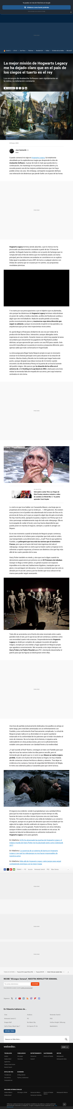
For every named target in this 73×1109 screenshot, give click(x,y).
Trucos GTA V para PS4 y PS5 (25, 972)
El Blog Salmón (21, 1075)
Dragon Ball (8, 1022)
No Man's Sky (31, 1022)
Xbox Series (55, 869)
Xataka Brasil (7, 1095)
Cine (5, 1015)
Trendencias (7, 1075)
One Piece (22, 50)
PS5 (48, 869)
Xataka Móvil (7, 1059)
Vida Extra (20, 1059)
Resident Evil (39, 50)
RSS (27, 998)
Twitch (31, 998)
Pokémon (30, 50)
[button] (22, 150)
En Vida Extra (37, 489)
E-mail (26, 88)
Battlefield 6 (53, 1026)
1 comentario (10, 88)
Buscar (66, 1039)
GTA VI (15, 50)
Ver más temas (9, 1031)
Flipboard (23, 88)
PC (25, 869)
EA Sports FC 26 (32, 1026)
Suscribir (35, 984)
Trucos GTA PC (40, 972)
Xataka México (8, 1092)
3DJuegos (20, 1056)
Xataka (6, 1056)
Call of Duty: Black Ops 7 (12, 1026)
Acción (30, 869)
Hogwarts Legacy (38, 158)
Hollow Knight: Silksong (57, 1022)
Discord (39, 998)
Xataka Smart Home (9, 1064)
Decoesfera (7, 1077)
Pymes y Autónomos (22, 1077)
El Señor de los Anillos (58, 50)
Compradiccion (8, 1080)
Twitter (20, 88)
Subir (63, 1047)
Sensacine (33, 1056)
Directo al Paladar (48, 1056)
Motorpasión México (62, 1092)
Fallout (47, 50)
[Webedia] (9, 1046)
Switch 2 (8, 50)
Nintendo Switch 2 (10, 1018)
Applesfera (7, 1061)
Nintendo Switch (39, 869)
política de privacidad (26, 988)
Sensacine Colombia (36, 1095)
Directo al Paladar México (48, 1093)
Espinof (33, 1059)
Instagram (23, 998)
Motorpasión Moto (62, 1059)
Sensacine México (35, 1092)
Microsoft (69, 50)
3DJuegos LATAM (22, 1092)
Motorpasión (60, 1056)
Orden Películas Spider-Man (54, 972)
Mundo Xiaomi (8, 1067)
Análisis (29, 1015)
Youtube (19, 998)
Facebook (17, 88)
